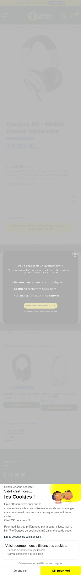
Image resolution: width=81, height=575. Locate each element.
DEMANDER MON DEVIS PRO (40, 305)
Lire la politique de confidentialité (23, 536)
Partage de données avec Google (26, 550)
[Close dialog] (75, 254)
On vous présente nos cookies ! (25, 553)
